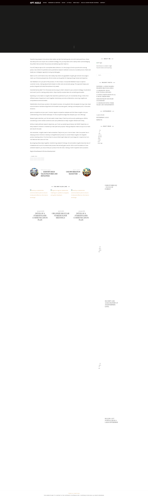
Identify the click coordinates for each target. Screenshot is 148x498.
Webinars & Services (54, 2)
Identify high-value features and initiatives (45, 173)
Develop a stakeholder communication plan (40, 217)
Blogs (63, 2)
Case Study (100, 115)
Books (45, 2)
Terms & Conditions (74, 493)
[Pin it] (39, 159)
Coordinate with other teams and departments (105, 104)
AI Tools (69, 2)
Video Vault (76, 2)
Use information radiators (76, 172)
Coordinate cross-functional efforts (103, 91)
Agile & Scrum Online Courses (90, 2)
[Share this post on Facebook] (31, 159)
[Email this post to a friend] (42, 159)
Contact (102, 2)
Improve (99, 120)
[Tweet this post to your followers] (35, 159)
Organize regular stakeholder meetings (60, 216)
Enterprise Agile (74, 22)
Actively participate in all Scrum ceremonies (106, 95)
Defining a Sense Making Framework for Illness (105, 87)
